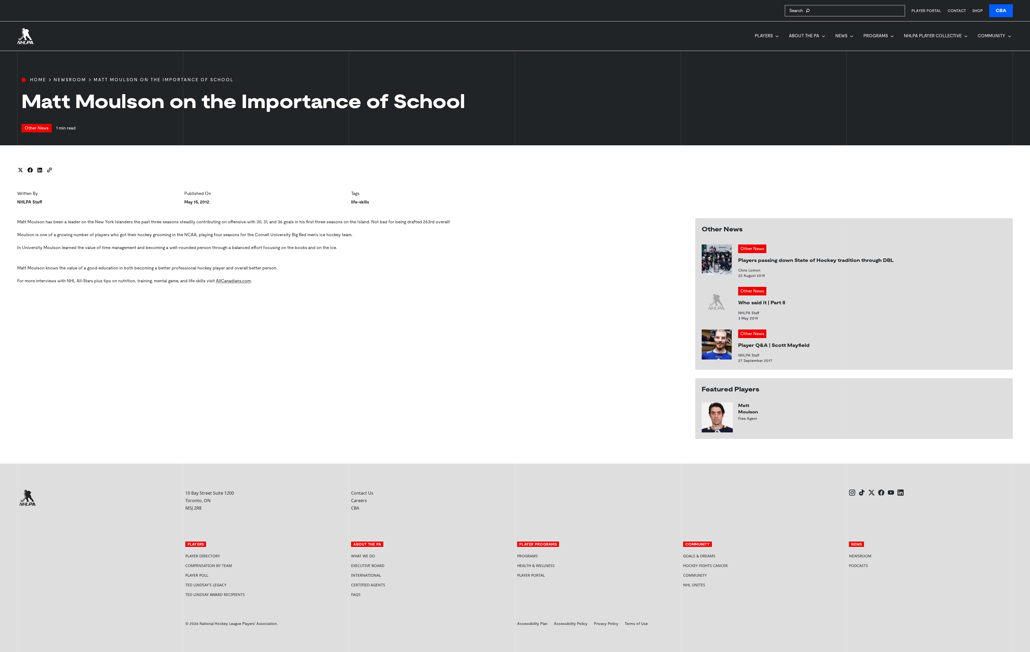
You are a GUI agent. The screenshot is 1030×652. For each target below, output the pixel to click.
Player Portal (926, 10)
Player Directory (202, 555)
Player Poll (196, 575)
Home (38, 79)
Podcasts (858, 565)
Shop (977, 10)
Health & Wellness (536, 565)
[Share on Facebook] (30, 170)
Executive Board (367, 565)
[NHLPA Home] (25, 36)
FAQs (355, 594)
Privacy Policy (606, 623)
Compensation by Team (208, 565)
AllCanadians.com (233, 280)
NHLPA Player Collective (933, 35)
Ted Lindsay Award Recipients (215, 594)
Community (991, 35)
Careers (359, 500)
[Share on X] (20, 170)
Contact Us (362, 493)
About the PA (804, 35)
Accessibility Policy (570, 623)
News (841, 35)
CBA (1001, 10)
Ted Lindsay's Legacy (205, 584)
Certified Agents (368, 584)
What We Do (363, 555)
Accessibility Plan (532, 623)
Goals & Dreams (699, 555)
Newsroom (70, 79)
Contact (957, 11)
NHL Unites (714, 584)
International (366, 575)
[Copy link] (49, 170)
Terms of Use (636, 623)
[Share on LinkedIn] (39, 170)
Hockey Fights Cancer (705, 565)
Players (764, 35)
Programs (875, 35)
